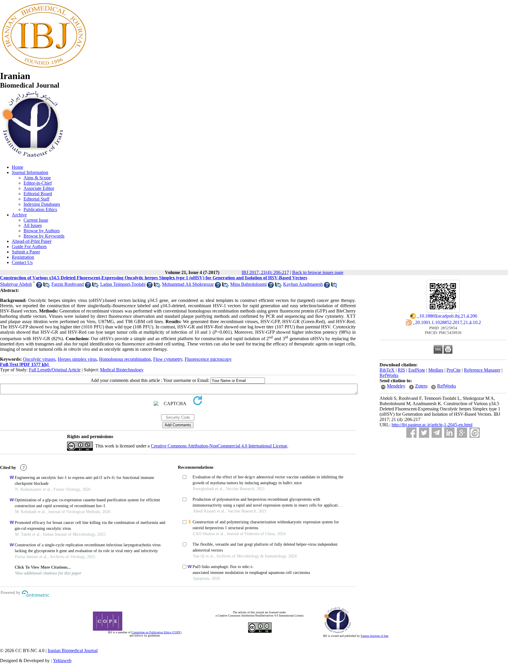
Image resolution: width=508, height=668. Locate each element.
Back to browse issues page (317, 272)
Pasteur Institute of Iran (374, 635)
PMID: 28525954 (443, 328)
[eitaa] (474, 432)
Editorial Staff (36, 198)
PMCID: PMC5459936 (443, 332)
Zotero (421, 385)
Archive (19, 214)
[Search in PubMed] (46, 286)
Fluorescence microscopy (208, 359)
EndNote (416, 370)
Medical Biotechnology (121, 369)
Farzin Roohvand (67, 284)
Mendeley (396, 385)
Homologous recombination (125, 359)
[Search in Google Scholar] (39, 286)
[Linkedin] (449, 432)
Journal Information (30, 172)
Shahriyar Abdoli (16, 284)
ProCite (454, 370)
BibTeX (387, 370)
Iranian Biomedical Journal (73, 650)
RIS (401, 370)
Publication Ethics (40, 209)
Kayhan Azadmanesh (303, 284)
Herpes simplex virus (77, 359)
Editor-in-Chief (38, 183)
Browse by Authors (42, 230)
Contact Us (22, 262)
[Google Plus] (462, 432)
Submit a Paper (26, 251)
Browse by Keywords (44, 235)
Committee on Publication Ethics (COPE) (156, 632)
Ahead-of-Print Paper (31, 241)
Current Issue (36, 220)
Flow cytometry (167, 359)
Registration (23, 257)
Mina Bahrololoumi (248, 284)
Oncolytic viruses (39, 359)
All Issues (33, 225)
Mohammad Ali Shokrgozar (188, 284)
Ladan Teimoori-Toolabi (123, 284)
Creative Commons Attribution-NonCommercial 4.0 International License (219, 445)
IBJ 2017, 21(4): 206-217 (265, 272)
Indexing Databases (42, 204)
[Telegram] (437, 432)
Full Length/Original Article (55, 369)
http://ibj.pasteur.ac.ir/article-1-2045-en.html (432, 424)
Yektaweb (62, 660)
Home (17, 167)
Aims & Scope (37, 177)
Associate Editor (39, 188)
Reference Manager (482, 370)
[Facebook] (411, 432)
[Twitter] (424, 432)
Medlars (435, 370)
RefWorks (389, 375)
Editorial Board (38, 193)
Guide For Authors (29, 246)
